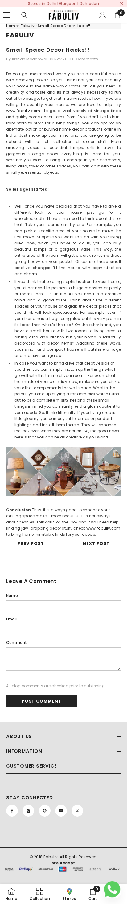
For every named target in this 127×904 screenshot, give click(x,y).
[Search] (24, 15)
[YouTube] (61, 811)
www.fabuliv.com (23, 110)
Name (12, 595)
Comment (16, 642)
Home (12, 25)
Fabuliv (28, 25)
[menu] (6, 15)
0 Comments (85, 59)
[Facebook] (12, 811)
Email (11, 619)
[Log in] (102, 15)
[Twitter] (77, 811)
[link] (93, 894)
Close (121, 4)
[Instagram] (28, 811)
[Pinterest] (45, 811)
